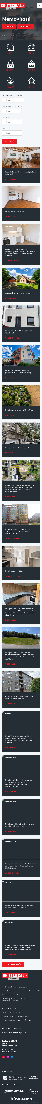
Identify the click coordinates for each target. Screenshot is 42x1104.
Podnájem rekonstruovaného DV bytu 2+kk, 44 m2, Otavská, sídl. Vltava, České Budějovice (18, 531)
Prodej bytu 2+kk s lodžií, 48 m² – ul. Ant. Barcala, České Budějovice (19, 825)
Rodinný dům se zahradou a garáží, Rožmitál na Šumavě (20, 173)
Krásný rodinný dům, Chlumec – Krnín (18, 293)
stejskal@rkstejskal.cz (17, 1033)
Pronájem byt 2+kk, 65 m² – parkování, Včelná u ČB (19, 332)
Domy (31, 53)
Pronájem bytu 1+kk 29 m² (14, 212)
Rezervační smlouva (10, 1008)
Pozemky (10, 87)
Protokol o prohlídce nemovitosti (15, 1016)
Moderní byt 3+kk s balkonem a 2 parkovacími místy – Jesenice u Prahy (18, 371)
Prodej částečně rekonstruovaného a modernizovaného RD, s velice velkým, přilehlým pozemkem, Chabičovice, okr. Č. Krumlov (19, 739)
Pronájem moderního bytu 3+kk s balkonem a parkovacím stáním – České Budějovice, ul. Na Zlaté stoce (21, 866)
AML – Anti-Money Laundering (15, 987)
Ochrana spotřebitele (11, 1012)
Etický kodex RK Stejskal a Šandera (17, 1020)
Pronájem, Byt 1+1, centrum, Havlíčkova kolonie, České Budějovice (19, 697)
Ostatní (31, 70)
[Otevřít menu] (39, 5)
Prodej (9, 26)
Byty (10, 53)
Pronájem (25, 26)
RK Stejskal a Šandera (8, 36)
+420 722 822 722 (13, 1028)
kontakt (31, 87)
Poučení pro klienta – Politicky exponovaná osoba (15, 1000)
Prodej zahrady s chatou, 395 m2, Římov (19, 410)
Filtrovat (9, 141)
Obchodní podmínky (10, 995)
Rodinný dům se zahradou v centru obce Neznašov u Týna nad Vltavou (19, 907)
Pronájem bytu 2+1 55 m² (14, 571)
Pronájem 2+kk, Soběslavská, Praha (17, 448)
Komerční (10, 70)
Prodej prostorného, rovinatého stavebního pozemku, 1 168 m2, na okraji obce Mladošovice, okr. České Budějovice (20, 947)
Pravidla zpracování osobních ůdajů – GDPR (21, 991)
